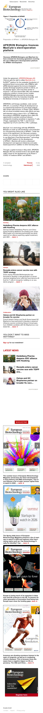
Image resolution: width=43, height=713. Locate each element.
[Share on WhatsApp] (21, 182)
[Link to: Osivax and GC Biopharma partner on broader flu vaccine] (21, 298)
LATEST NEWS (11, 350)
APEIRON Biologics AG (27, 78)
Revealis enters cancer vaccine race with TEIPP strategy (20, 271)
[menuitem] (14, 1)
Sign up (6, 342)
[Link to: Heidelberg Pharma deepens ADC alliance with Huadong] (21, 209)
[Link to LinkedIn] (34, 708)
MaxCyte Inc (29, 80)
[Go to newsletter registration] (21, 682)
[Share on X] (14, 182)
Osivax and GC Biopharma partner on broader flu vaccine (19, 316)
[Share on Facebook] (7, 182)
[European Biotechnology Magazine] (17, 7)
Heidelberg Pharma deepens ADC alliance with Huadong (20, 226)
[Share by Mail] (36, 182)
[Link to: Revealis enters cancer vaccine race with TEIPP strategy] (21, 254)
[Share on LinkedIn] (28, 182)
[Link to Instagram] (38, 708)
